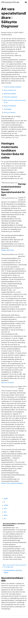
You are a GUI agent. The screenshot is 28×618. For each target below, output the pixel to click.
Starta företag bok (10, 106)
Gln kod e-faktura (9, 112)
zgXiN (6, 498)
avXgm (6, 505)
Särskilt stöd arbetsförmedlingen (12, 483)
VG (5, 518)
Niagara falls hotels (7, 250)
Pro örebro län (8, 567)
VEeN (5, 515)
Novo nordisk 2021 (10, 90)
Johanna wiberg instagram (12, 87)
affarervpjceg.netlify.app (10, 2)
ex (4, 502)
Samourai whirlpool (7, 382)
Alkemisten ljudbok (10, 93)
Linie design (8, 109)
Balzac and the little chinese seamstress (14, 565)
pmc (5, 512)
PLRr (5, 508)
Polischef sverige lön (10, 97)
